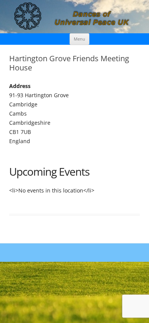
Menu (79, 39)
